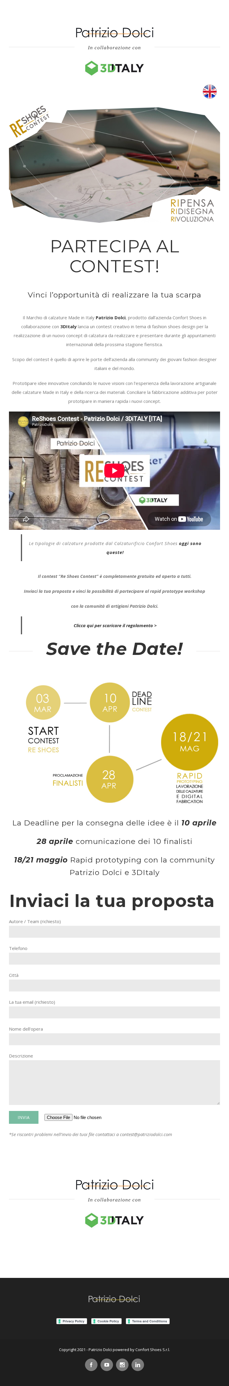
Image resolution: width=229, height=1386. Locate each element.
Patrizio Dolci (111, 317)
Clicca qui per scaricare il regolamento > (115, 625)
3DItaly (68, 326)
